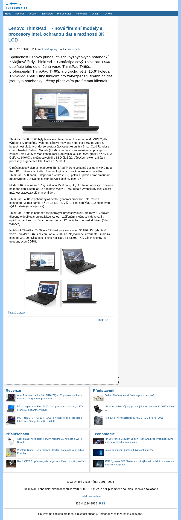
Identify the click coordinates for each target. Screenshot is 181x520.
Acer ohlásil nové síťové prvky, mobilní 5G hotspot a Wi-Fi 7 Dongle (50, 440)
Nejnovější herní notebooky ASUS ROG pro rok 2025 (134, 417)
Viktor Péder (74, 49)
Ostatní (95, 13)
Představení (47, 13)
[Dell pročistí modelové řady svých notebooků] (98, 398)
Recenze (19, 13)
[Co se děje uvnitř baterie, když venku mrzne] (98, 453)
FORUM (107, 13)
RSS (102, 503)
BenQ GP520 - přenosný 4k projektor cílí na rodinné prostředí (51, 461)
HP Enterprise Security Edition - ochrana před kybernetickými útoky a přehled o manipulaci (138, 440)
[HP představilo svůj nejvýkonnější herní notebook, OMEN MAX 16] (98, 409)
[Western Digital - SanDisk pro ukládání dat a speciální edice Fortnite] (11, 453)
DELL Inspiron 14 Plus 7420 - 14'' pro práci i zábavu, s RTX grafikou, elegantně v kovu (50, 408)
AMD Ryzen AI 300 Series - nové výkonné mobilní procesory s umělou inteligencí (139, 463)
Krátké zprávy (50, 49)
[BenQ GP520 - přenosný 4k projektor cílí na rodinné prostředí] (11, 464)
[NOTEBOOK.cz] (15, 9)
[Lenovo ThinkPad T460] (43, 276)
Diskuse (103, 320)
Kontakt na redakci (90, 496)
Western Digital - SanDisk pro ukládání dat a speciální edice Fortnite (50, 451)
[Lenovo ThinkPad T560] (43, 308)
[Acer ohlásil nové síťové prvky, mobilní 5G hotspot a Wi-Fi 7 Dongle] (11, 442)
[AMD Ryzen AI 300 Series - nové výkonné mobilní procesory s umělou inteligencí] (98, 464)
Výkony (32, 13)
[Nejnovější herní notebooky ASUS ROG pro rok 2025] (98, 421)
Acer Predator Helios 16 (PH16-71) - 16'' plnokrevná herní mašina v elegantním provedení (49, 397)
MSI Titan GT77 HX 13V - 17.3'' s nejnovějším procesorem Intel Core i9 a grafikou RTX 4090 (50, 419)
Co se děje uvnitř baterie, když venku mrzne (129, 449)
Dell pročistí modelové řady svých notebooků (129, 395)
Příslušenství (64, 13)
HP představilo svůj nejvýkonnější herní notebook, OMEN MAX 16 (139, 408)
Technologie (81, 13)
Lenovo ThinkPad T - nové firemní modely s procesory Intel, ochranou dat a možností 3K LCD (56, 34)
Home (8, 13)
